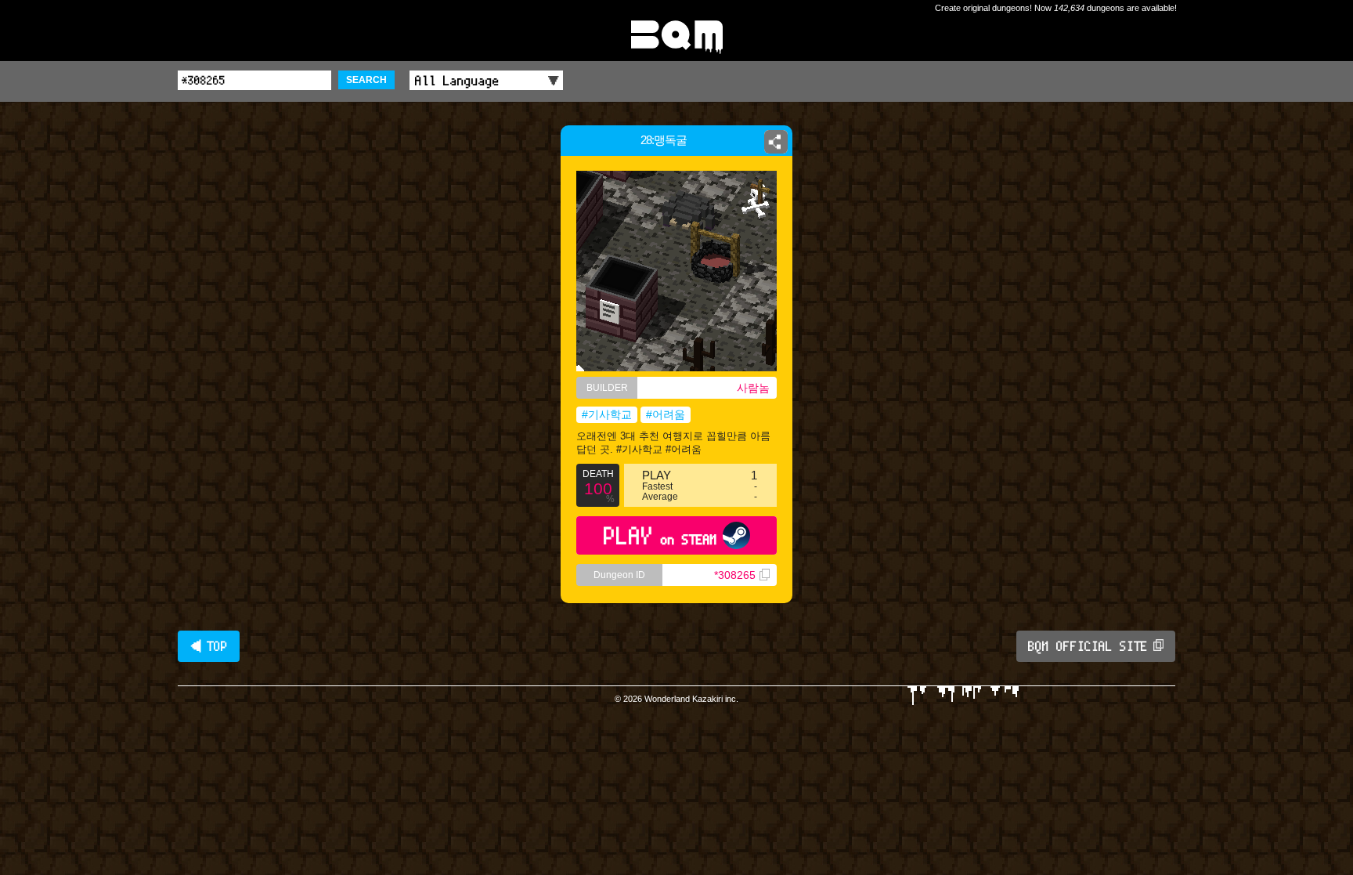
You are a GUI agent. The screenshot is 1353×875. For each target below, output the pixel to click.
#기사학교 (607, 414)
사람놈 (753, 387)
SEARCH (366, 79)
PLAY (660, 535)
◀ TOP (208, 646)
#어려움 (665, 414)
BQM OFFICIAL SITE (1088, 646)
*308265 (735, 575)
